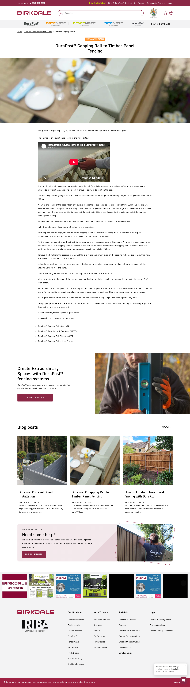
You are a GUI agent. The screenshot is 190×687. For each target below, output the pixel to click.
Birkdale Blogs (125, 653)
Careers (122, 625)
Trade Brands (73, 653)
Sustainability (125, 647)
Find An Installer (97, 3)
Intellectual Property (127, 619)
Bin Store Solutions (76, 664)
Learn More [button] (90, 682)
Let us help (31, 3)
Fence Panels (73, 642)
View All (166, 427)
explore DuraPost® (35, 398)
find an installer (34, 554)
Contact (97, 630)
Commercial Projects (156, 3)
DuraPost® (72, 636)
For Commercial (100, 647)
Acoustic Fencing (75, 658)
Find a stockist (74, 625)
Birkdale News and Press (129, 630)
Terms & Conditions (158, 625)
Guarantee (98, 625)
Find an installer (75, 630)
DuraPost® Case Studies (129, 642)
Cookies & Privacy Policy (160, 619)
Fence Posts (73, 647)
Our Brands (139, 3)
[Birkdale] (34, 13)
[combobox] (101, 13)
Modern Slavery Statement (161, 630)
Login (170, 3)
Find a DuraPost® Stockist (120, 3)
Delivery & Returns (102, 619)
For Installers (99, 642)
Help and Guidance (160, 24)
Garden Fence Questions (129, 636)
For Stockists (99, 636)
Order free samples (76, 619)
